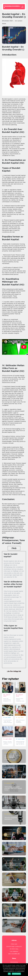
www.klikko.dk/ (15, 953)
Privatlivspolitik (16, 973)
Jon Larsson (18, 21)
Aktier (4, 23)
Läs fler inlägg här (14, 671)
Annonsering (14, 962)
